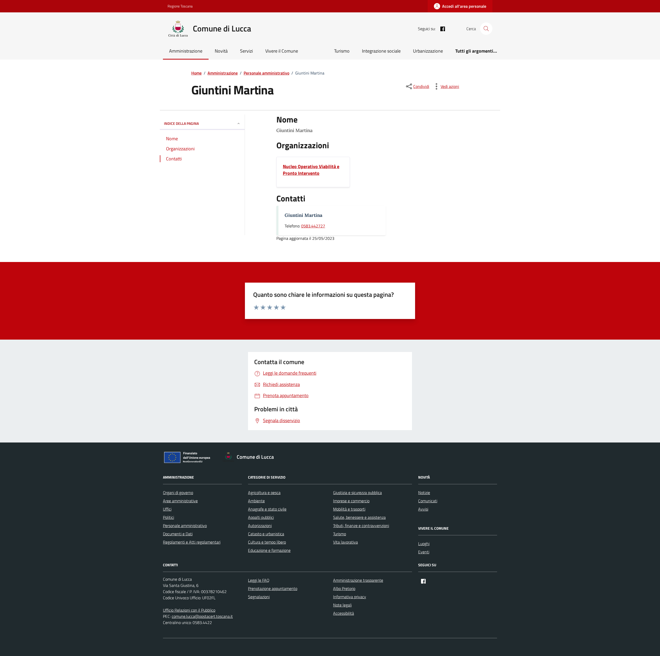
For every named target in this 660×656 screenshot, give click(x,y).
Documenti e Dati (178, 534)
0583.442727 (313, 226)
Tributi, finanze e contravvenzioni (361, 525)
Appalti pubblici (261, 517)
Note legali (342, 605)
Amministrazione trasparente (358, 580)
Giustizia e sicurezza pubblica (357, 492)
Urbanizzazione (428, 50)
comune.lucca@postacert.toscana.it (202, 616)
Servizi (246, 50)
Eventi (423, 552)
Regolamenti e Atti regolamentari (191, 542)
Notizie (424, 492)
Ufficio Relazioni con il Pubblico (189, 610)
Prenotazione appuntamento (272, 588)
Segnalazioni (259, 597)
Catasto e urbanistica (266, 534)
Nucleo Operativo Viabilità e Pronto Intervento (311, 170)
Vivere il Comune (281, 50)
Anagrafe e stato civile (267, 509)
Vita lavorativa (345, 542)
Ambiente (256, 501)
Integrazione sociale (381, 50)
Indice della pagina (181, 123)
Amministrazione (185, 50)
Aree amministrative (180, 501)
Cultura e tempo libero (267, 542)
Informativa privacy (349, 597)
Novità (221, 50)
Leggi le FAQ (258, 580)
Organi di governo (178, 492)
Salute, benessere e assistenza (359, 517)
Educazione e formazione (269, 550)
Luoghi (424, 543)
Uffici (167, 509)
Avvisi (423, 509)
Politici (168, 517)
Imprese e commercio (351, 501)
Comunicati (427, 501)
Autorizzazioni (260, 525)
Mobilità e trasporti (349, 509)
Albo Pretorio (344, 588)
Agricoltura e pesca (264, 492)
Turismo (342, 50)
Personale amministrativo (185, 525)
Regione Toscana (180, 6)
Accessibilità (343, 613)
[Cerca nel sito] (486, 28)
